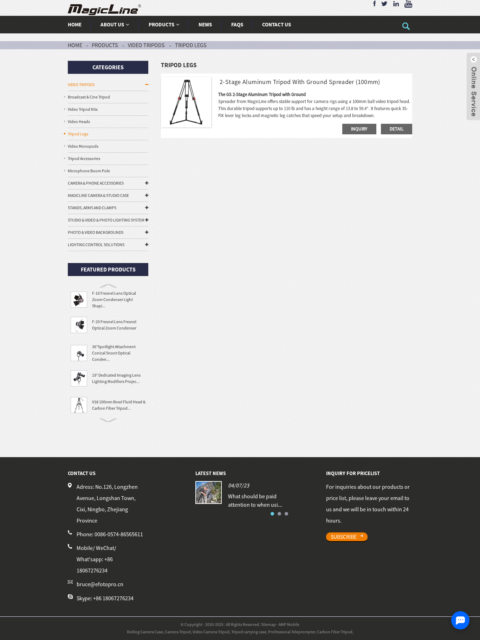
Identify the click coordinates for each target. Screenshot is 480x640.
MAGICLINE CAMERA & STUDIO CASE (98, 195)
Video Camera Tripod (211, 631)
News (205, 24)
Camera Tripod (178, 631)
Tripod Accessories (84, 158)
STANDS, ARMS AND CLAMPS (92, 207)
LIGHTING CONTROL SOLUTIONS (96, 244)
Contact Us (276, 24)
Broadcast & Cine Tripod (89, 97)
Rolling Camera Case (145, 631)
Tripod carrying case (248, 631)
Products (161, 24)
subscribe (344, 536)
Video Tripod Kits (83, 109)
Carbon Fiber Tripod (334, 631)
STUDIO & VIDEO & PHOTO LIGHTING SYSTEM (106, 220)
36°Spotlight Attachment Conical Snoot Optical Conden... (114, 353)
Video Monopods (83, 146)
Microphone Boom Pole (89, 170)
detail (396, 129)
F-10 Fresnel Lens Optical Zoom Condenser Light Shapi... (114, 299)
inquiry (359, 129)
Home (75, 24)
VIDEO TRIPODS (146, 45)
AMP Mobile (289, 624)
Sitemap (268, 624)
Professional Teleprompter (291, 631)
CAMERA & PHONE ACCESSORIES (96, 183)
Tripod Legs (190, 45)
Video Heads (79, 121)
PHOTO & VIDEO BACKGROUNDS (95, 232)
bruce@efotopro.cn (100, 584)
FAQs (237, 24)
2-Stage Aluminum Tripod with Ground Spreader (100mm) (299, 82)
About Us (112, 24)
